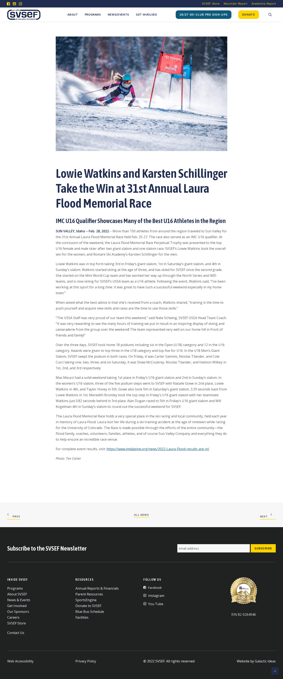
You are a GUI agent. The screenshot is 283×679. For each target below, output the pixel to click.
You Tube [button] (155, 604)
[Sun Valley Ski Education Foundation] (23, 14)
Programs (93, 14)
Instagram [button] (156, 595)
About (72, 14)
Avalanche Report (264, 3)
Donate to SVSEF (88, 605)
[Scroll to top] (274, 670)
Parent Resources (89, 594)
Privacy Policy (85, 661)
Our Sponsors (18, 611)
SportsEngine (86, 600)
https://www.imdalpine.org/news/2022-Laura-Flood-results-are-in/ (157, 449)
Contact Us (15, 632)
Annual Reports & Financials (97, 588)
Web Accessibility (20, 661)
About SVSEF (17, 594)
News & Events (18, 600)
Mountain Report (236, 3)
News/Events (118, 14)
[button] (8, 3)
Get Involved (146, 14)
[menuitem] (211, 3)
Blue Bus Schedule (89, 611)
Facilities (81, 617)
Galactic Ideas (265, 661)
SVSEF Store (211, 3)
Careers (13, 617)
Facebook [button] (155, 587)
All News (141, 514)
